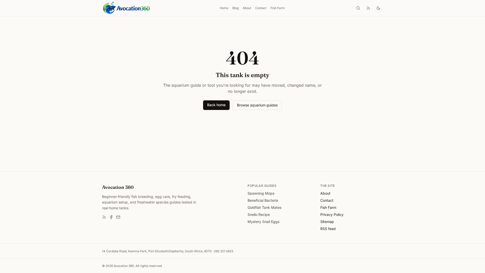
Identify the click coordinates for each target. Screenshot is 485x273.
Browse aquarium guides (257, 105)
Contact (260, 8)
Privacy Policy (332, 214)
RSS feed (328, 228)
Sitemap (327, 221)
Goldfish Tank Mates (264, 207)
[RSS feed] (368, 8)
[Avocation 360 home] (126, 8)
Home (224, 8)
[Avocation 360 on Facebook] (111, 217)
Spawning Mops (261, 193)
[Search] (358, 8)
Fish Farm (278, 8)
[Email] (118, 217)
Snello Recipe (259, 214)
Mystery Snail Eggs (263, 221)
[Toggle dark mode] (378, 8)
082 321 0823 (223, 251)
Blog (235, 8)
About (247, 8)
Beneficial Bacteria (263, 200)
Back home (216, 105)
